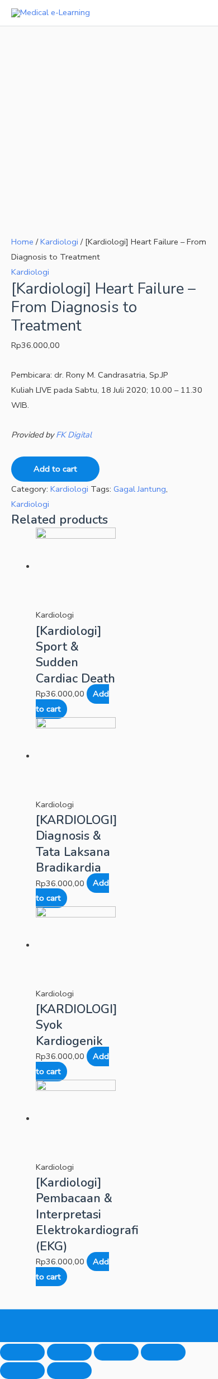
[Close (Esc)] (22, 1352)
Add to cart (55, 468)
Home (22, 241)
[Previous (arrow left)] (22, 1370)
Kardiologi (59, 241)
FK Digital (74, 434)
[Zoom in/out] (163, 1352)
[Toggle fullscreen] (116, 1352)
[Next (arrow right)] (69, 1370)
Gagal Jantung (139, 489)
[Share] (69, 1352)
